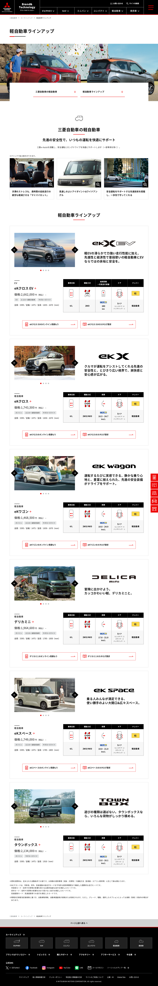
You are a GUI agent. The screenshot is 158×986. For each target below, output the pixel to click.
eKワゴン (21, 511)
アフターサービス (108, 955)
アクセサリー (84, 955)
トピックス (41, 955)
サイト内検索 (134, 3)
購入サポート (62, 955)
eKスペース (23, 733)
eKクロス (21, 401)
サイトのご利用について (95, 977)
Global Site (121, 977)
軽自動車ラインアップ (93, 92)
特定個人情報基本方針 (74, 977)
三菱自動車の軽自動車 (46, 92)
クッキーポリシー (55, 977)
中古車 (129, 955)
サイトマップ (24, 977)
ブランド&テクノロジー (16, 955)
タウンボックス (25, 844)
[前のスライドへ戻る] (14, 249)
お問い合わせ (118, 3)
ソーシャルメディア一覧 (118, 968)
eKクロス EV (23, 288)
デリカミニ (22, 621)
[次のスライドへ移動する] (74, 249)
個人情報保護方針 (39, 977)
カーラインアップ (13, 935)
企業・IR (110, 977)
